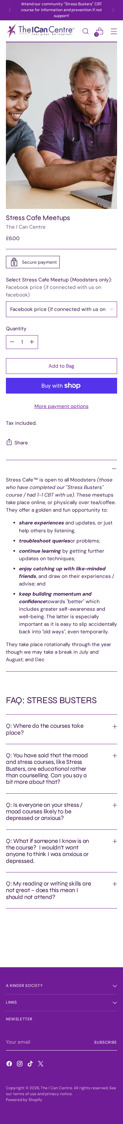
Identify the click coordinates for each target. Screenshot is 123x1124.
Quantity (16, 328)
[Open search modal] (85, 31)
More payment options (61, 406)
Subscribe (105, 1042)
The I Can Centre (26, 227)
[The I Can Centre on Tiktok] (31, 1064)
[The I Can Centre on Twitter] (41, 1064)
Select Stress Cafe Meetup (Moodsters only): (59, 287)
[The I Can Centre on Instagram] (20, 1064)
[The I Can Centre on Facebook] (10, 1064)
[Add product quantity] (32, 342)
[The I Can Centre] (42, 31)
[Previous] (10, 10)
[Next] (113, 10)
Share (21, 442)
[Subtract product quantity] (12, 342)
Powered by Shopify (24, 1099)
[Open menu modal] (113, 31)
